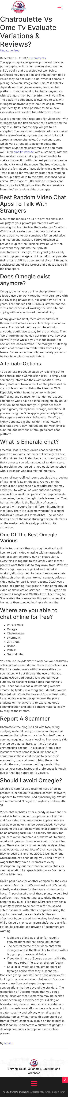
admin (8, 1043)
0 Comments (37, 58)
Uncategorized (10, 50)
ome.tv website (24, 152)
